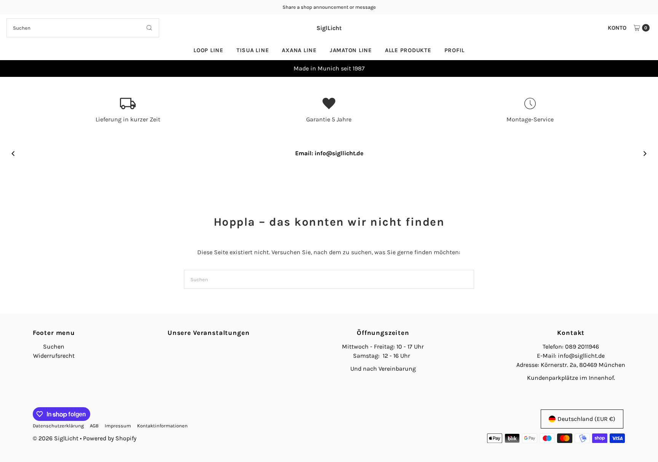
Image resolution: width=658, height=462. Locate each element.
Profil (454, 50)
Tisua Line (252, 50)
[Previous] (13, 68)
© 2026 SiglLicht (55, 438)
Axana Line (299, 50)
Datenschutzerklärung (58, 426)
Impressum (118, 426)
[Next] (644, 68)
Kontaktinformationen (162, 426)
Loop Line (208, 50)
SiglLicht (329, 28)
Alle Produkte (408, 50)
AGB (94, 426)
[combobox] (82, 27)
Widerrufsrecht (54, 355)
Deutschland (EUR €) (586, 418)
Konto (617, 27)
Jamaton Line (351, 50)
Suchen (53, 346)
